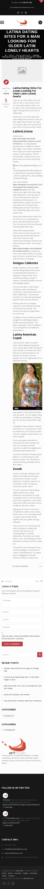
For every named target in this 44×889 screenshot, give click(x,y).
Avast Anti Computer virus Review (16, 694)
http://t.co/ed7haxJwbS (11, 822)
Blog (11, 55)
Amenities (33, 873)
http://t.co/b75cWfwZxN (12, 804)
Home (4, 873)
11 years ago (7, 807)
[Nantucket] (21, 22)
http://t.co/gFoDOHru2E (30, 804)
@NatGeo (6, 800)
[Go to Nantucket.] (6, 55)
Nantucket (19, 871)
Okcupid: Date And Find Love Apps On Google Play (21, 669)
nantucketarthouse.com (14, 853)
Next (37, 581)
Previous (8, 581)
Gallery (25, 873)
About (10, 873)
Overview (17, 873)
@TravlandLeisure (12, 818)
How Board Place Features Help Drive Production (22, 701)
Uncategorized (23, 55)
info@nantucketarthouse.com (23, 7)
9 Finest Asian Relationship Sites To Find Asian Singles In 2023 (21, 678)
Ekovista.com (29, 878)
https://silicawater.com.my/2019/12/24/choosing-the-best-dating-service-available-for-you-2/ (27, 187)
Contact (11, 876)
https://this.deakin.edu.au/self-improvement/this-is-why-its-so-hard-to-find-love (27, 141)
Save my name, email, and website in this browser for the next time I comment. (21, 637)
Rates (4, 876)
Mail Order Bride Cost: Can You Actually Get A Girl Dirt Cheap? (22, 687)
